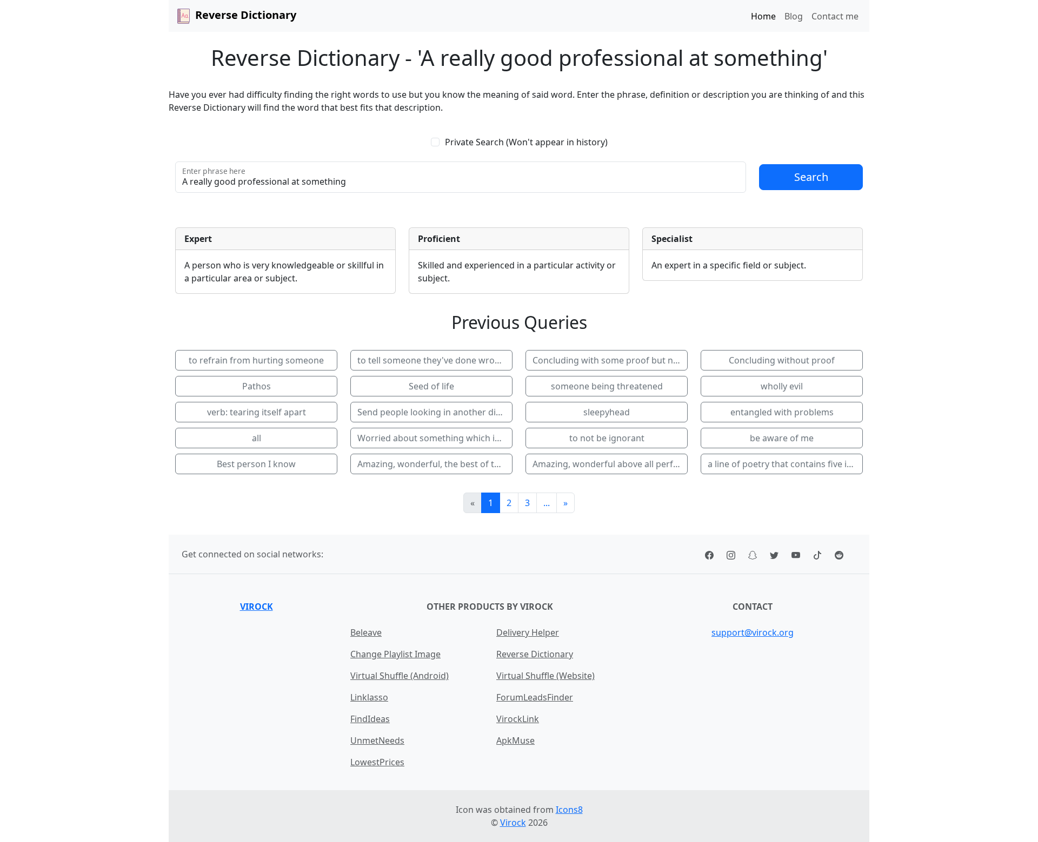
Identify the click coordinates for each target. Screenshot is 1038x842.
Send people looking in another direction (435, 412)
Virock (256, 606)
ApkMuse (515, 740)
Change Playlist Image (395, 654)
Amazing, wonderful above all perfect (609, 464)
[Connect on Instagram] (731, 554)
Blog (793, 16)
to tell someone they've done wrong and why (435, 360)
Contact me (835, 16)
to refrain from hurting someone (256, 360)
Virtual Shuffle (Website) (545, 676)
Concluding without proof (782, 360)
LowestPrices (377, 762)
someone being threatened (607, 386)
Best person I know (256, 464)
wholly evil (782, 386)
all (256, 438)
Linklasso (369, 697)
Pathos (256, 386)
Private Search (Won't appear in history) (526, 142)
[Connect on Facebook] (709, 554)
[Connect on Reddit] (839, 554)
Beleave (366, 632)
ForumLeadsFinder (534, 697)
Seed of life (431, 386)
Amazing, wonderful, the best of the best (435, 464)
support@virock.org (752, 632)
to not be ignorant (606, 438)
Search (811, 177)
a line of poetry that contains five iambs (785, 464)
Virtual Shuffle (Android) (399, 676)
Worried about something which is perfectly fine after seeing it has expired (435, 438)
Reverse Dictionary (534, 654)
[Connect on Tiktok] (817, 554)
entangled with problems (782, 412)
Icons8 (569, 810)
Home (763, 16)
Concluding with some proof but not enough (610, 360)
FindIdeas (370, 719)
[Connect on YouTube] (795, 554)
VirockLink (517, 719)
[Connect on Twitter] (774, 554)
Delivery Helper (527, 632)
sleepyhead (606, 412)
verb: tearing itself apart (256, 412)
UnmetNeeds (377, 740)
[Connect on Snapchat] (752, 554)
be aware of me (782, 438)
